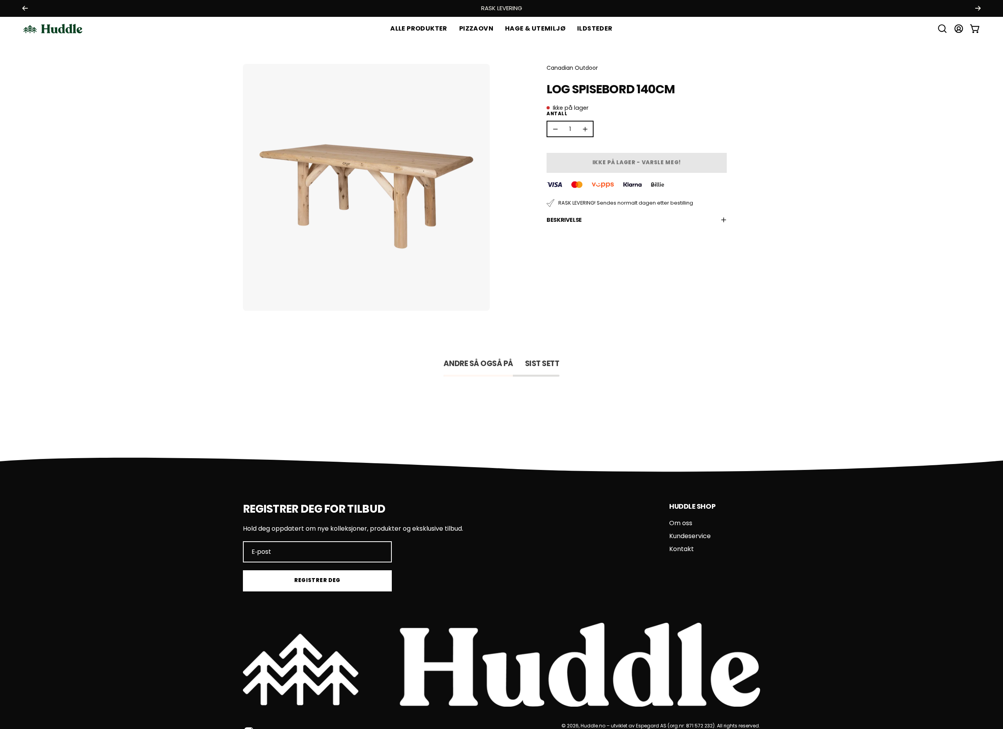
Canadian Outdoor (572, 68)
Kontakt (681, 548)
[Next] (977, 8)
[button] (535, 28)
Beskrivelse (564, 220)
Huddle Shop (692, 506)
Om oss (680, 523)
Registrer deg (317, 580)
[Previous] (25, 8)
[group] (501, 8)
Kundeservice (690, 535)
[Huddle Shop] (53, 28)
